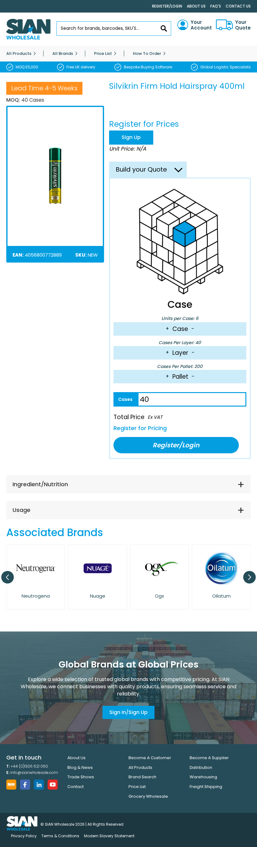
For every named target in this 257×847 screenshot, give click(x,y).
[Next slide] (249, 577)
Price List (137, 787)
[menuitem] (18, 53)
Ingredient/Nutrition (40, 484)
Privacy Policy (24, 836)
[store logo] (28, 29)
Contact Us (238, 6)
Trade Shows (80, 777)
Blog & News (80, 767)
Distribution (201, 767)
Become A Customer (149, 758)
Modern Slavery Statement (109, 836)
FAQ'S (215, 6)
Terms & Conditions (60, 836)
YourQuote (243, 25)
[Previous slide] (7, 577)
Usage (21, 510)
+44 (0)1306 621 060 (29, 766)
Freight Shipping (206, 787)
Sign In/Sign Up (128, 712)
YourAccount (201, 25)
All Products (140, 767)
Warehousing (203, 777)
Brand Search (142, 777)
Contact (75, 787)
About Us (196, 6)
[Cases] (125, 399)
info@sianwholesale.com (34, 772)
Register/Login (167, 6)
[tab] (128, 484)
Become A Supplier (209, 758)
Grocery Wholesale (148, 796)
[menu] (128, 53)
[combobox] (113, 28)
